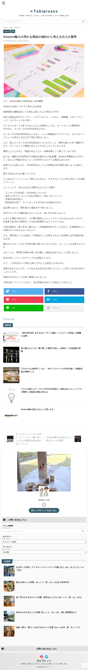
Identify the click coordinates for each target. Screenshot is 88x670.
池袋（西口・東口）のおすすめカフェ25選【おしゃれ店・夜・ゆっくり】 (48, 627)
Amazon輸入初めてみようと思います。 (38, 409)
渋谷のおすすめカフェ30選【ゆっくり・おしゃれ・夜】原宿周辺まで (46, 612)
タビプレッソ (44, 661)
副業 (12, 319)
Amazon (8, 319)
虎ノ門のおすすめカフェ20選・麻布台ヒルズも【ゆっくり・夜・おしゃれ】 (49, 597)
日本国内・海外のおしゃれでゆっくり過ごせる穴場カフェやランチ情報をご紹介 (44, 664)
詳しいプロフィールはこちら (44, 510)
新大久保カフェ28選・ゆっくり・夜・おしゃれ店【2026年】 (43, 582)
